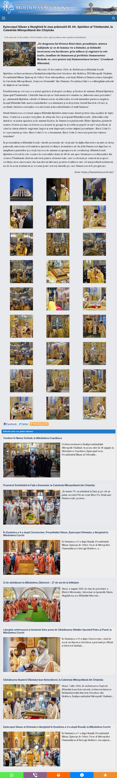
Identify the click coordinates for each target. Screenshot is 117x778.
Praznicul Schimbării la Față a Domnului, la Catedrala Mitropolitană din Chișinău (49, 485)
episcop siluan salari (57, 37)
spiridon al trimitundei (76, 37)
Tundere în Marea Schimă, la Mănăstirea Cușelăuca (32, 438)
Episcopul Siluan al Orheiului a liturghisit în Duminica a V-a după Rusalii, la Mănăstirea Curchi (56, 727)
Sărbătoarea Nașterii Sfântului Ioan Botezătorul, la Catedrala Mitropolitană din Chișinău (53, 680)
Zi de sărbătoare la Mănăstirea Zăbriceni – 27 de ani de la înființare (41, 582)
